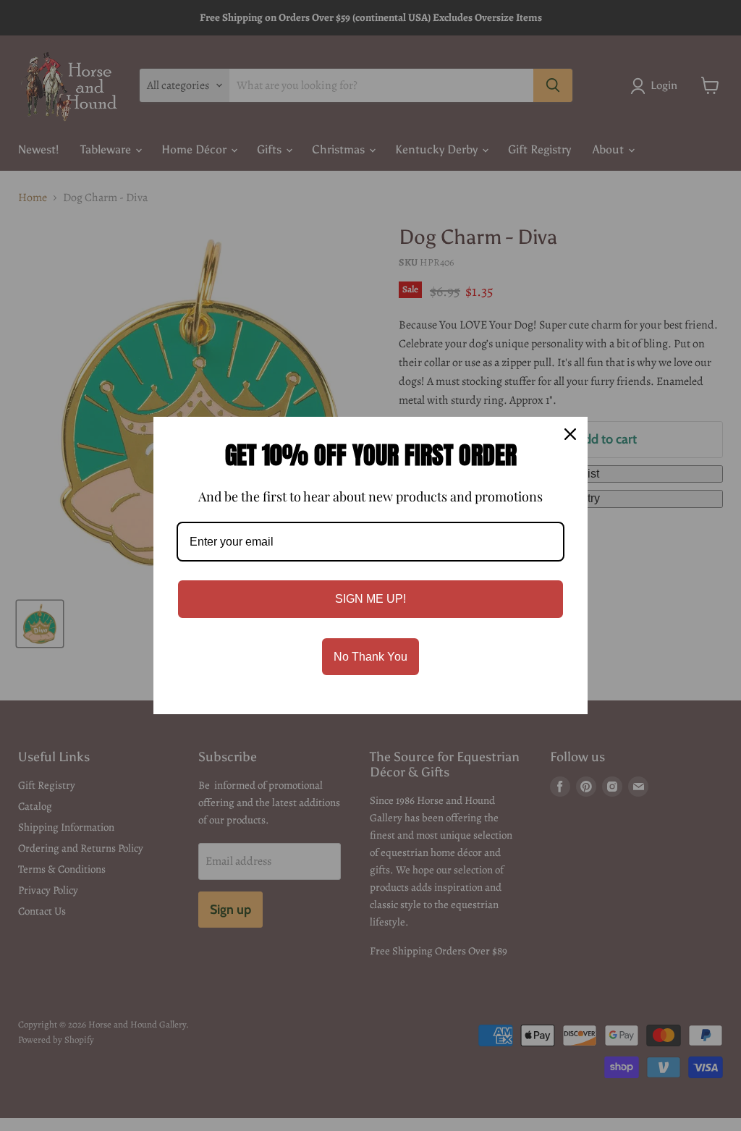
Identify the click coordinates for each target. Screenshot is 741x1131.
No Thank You (370, 657)
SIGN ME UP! (370, 599)
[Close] (570, 434)
